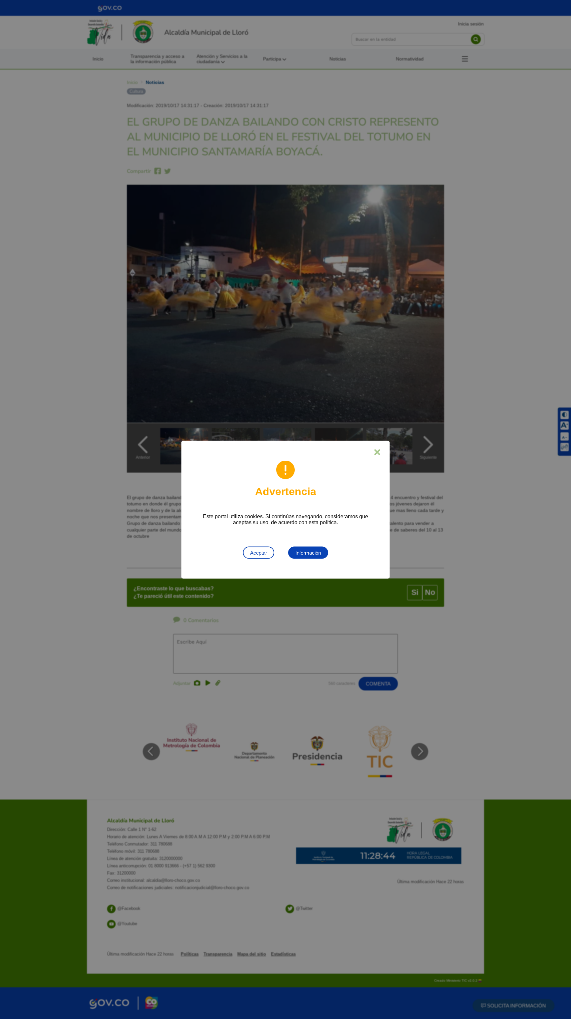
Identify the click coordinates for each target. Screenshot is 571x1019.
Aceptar (258, 552)
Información (308, 552)
